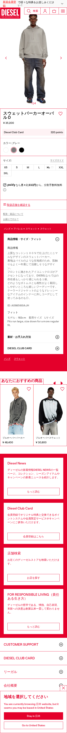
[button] (33, 3)
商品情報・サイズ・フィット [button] (24, 239)
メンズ (7, 228)
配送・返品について (13, 214)
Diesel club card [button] (19, 348)
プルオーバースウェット (48, 438)
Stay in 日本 (33, 715)
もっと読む (33, 491)
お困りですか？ (11, 219)
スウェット (31, 228)
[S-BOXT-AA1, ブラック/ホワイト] (50, 410)
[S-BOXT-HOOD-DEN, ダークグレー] (16, 409)
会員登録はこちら (33, 536)
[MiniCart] (54, 10)
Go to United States (33, 725)
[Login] (45, 10)
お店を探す (33, 577)
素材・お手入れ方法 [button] (19, 337)
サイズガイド (57, 160)
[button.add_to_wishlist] (60, 113)
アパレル (18, 228)
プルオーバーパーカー (13, 438)
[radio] (6, 150)
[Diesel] (10, 13)
